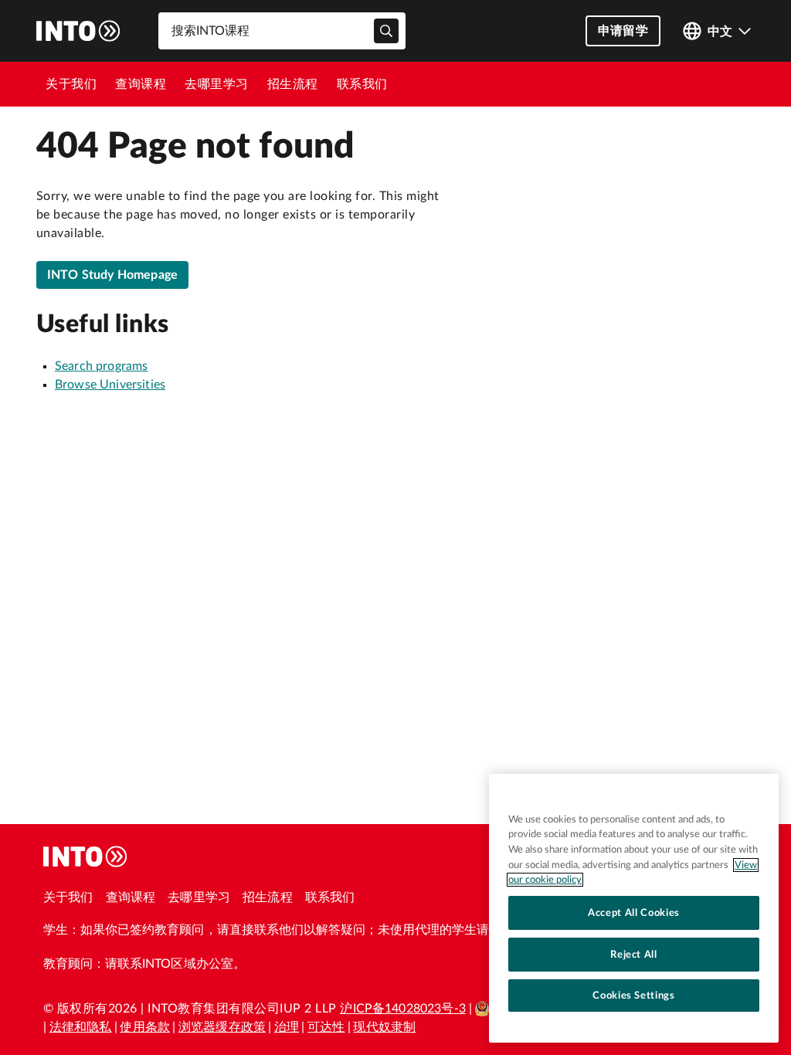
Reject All (633, 954)
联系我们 (362, 84)
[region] (634, 908)
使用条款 (145, 1027)
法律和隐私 (80, 1027)
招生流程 (292, 84)
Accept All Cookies (634, 912)
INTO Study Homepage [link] (112, 275)
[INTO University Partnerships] (85, 856)
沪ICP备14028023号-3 (403, 1008)
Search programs (101, 366)
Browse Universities (110, 384)
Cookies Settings (633, 995)
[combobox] (282, 30)
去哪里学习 (217, 84)
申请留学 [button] (623, 31)
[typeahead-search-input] (386, 31)
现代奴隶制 (384, 1027)
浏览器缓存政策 (222, 1027)
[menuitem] (71, 84)
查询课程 (140, 84)
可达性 (326, 1027)
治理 (286, 1027)
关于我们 (71, 84)
